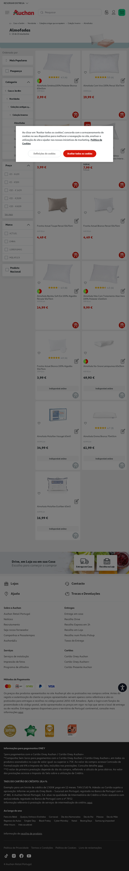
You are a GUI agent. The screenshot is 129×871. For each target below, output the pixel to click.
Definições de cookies (45, 153)
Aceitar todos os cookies (79, 153)
